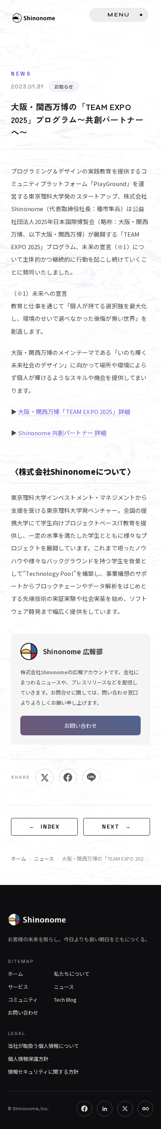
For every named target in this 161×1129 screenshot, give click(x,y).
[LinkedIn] (105, 1108)
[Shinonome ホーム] (38, 18)
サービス (18, 986)
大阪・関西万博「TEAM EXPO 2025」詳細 (74, 411)
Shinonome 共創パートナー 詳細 (62, 433)
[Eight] (145, 1108)
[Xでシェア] (45, 777)
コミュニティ (23, 999)
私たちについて (71, 973)
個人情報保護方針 (28, 1058)
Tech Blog (65, 999)
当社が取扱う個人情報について (43, 1045)
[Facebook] (84, 1108)
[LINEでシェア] (91, 777)
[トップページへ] (80, 917)
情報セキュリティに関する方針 (43, 1071)
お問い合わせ (80, 725)
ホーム (18, 858)
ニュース (44, 858)
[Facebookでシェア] (68, 777)
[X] (125, 1108)
